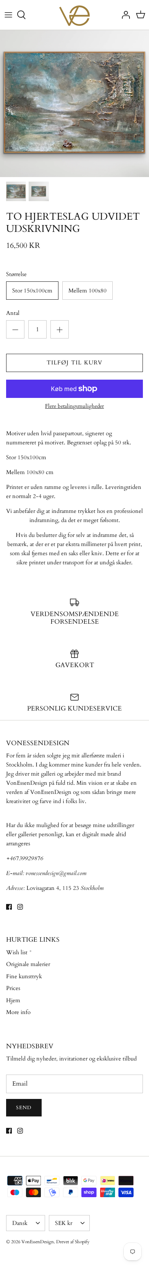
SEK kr (63, 1223)
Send (24, 1107)
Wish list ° (19, 952)
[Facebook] (9, 907)
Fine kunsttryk (24, 976)
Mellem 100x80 (87, 290)
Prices (13, 988)
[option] (74, 103)
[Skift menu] (8, 14)
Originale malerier (28, 964)
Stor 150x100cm (32, 290)
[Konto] (123, 14)
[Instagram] (20, 907)
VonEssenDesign (37, 1242)
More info (18, 1012)
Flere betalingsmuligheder (74, 406)
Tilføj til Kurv (75, 362)
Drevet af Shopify (72, 1242)
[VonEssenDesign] (74, 15)
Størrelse (16, 274)
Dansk (20, 1223)
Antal (12, 313)
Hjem (13, 1000)
